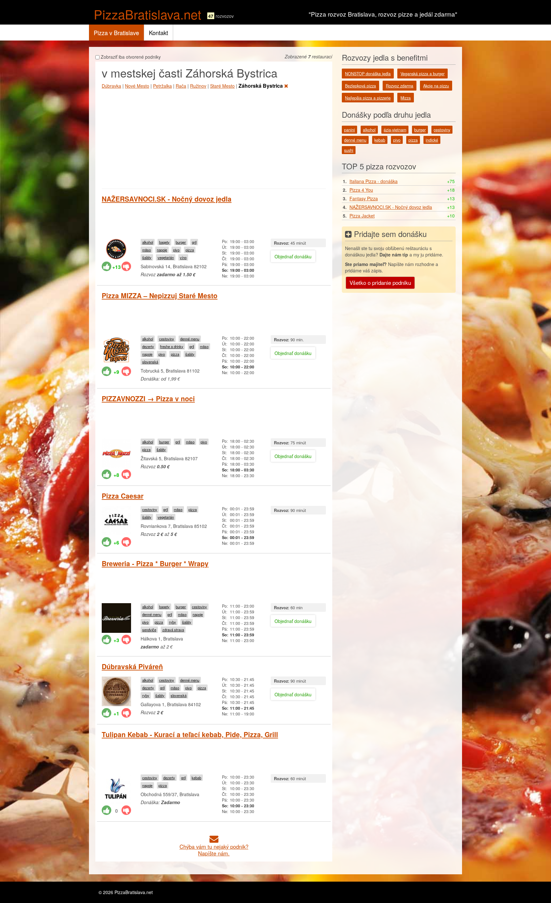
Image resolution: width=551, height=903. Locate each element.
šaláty (146, 257)
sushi (348, 150)
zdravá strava (173, 629)
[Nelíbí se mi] (126, 266)
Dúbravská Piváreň (132, 666)
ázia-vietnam (395, 130)
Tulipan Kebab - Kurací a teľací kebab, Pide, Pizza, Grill (190, 734)
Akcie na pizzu (436, 86)
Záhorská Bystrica (261, 85)
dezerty (148, 346)
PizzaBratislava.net (147, 14)
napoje (162, 249)
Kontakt (158, 32)
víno (183, 257)
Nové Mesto (137, 86)
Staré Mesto (222, 86)
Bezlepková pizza (360, 86)
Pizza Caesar (122, 495)
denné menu (189, 338)
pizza (190, 249)
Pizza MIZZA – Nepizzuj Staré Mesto (159, 295)
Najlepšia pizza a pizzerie (368, 98)
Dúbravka (111, 86)
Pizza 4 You (361, 190)
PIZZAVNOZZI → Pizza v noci (148, 398)
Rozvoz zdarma (399, 86)
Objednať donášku (293, 256)
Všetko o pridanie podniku (380, 282)
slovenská (150, 361)
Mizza (405, 98)
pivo (176, 249)
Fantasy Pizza (363, 198)
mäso (146, 249)
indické (432, 140)
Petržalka (162, 86)
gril (194, 242)
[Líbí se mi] (106, 266)
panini (349, 130)
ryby (172, 622)
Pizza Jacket (362, 215)
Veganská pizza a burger (422, 74)
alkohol (147, 242)
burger (181, 242)
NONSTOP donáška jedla (368, 74)
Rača (181, 86)
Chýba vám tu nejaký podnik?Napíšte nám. (214, 850)
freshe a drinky (171, 346)
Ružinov (198, 86)
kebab (196, 777)
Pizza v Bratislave (116, 32)
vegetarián (166, 257)
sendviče (149, 629)
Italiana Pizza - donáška (373, 181)
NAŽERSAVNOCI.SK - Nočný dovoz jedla (166, 199)
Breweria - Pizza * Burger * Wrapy (155, 563)
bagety (164, 242)
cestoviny (166, 338)
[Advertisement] (214, 137)
